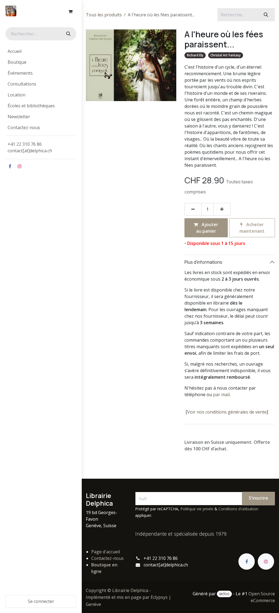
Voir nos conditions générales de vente (227, 412)
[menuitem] (40, 51)
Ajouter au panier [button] (207, 227)
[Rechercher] (67, 33)
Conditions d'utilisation (238, 508)
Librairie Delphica (130, 590)
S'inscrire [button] (258, 498)
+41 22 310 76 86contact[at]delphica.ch (30, 147)
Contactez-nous (107, 558)
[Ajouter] (222, 209)
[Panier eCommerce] (70, 11)
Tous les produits (104, 15)
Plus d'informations (203, 262)
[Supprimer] (193, 209)
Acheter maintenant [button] (252, 227)
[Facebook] (9, 166)
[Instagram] (19, 166)
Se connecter (41, 601)
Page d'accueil (105, 552)
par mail (221, 394)
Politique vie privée (196, 508)
